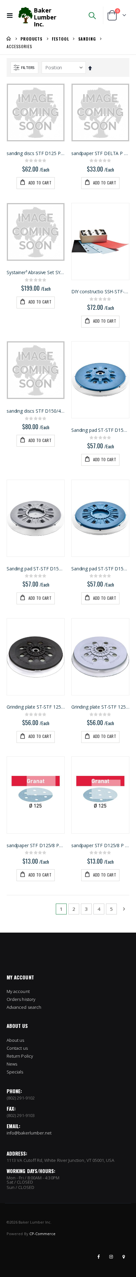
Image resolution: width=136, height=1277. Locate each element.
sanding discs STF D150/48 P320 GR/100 (36, 411)
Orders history (21, 999)
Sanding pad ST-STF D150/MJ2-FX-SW (36, 569)
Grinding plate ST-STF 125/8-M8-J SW (100, 707)
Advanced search (24, 1007)
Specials (15, 1072)
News (12, 1064)
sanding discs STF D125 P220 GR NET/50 (36, 153)
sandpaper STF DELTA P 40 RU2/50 (100, 153)
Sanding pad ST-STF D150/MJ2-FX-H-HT (100, 569)
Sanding (87, 39)
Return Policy (20, 1056)
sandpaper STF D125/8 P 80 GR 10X (100, 845)
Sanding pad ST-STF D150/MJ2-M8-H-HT (100, 430)
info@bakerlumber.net (29, 1133)
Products (31, 39)
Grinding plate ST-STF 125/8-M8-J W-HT (36, 707)
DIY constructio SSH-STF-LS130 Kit (100, 292)
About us (15, 1040)
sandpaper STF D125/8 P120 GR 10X (36, 845)
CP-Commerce (42, 1233)
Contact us (17, 1048)
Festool (60, 39)
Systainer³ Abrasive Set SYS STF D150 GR (36, 272)
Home (9, 39)
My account (18, 991)
